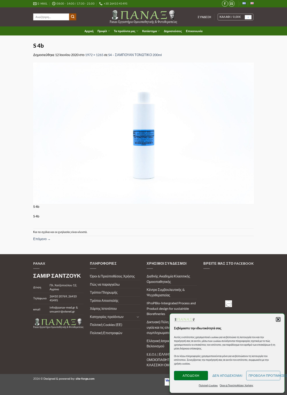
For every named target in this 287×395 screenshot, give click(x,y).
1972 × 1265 (94, 55)
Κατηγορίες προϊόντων (107, 317)
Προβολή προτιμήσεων (264, 375)
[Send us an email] (232, 4)
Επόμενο (42, 239)
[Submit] (72, 17)
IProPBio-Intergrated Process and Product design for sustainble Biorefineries (171, 308)
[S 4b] (143, 133)
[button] (278, 319)
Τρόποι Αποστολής (104, 300)
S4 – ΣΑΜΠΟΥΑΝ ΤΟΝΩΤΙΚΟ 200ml (135, 55)
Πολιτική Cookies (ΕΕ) (106, 325)
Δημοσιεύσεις (173, 31)
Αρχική (88, 31)
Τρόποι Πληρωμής (104, 292)
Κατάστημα (149, 31)
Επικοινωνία (194, 31)
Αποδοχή (191, 375)
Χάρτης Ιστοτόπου (103, 308)
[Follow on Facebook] (225, 4)
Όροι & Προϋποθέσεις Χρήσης (236, 385)
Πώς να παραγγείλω (105, 284)
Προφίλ (102, 31)
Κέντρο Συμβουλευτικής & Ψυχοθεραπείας (166, 292)
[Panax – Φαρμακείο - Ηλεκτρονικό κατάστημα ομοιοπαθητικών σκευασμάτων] (144, 17)
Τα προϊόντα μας (125, 31)
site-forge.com (85, 378)
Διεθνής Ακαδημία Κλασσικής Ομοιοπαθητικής (168, 279)
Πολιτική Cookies (208, 385)
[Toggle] (137, 316)
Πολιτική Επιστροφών (106, 333)
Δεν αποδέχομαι (227, 375)
